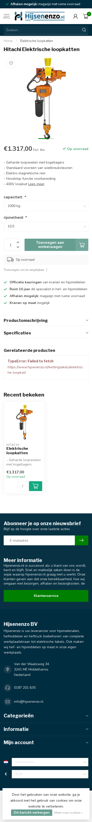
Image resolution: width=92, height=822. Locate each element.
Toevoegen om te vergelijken (24, 270)
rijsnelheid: (15, 217)
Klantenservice (46, 595)
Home (8, 41)
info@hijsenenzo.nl (28, 701)
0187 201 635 (25, 687)
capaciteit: (15, 197)
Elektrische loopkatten (36, 41)
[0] (85, 16)
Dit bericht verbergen (32, 812)
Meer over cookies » (68, 812)
